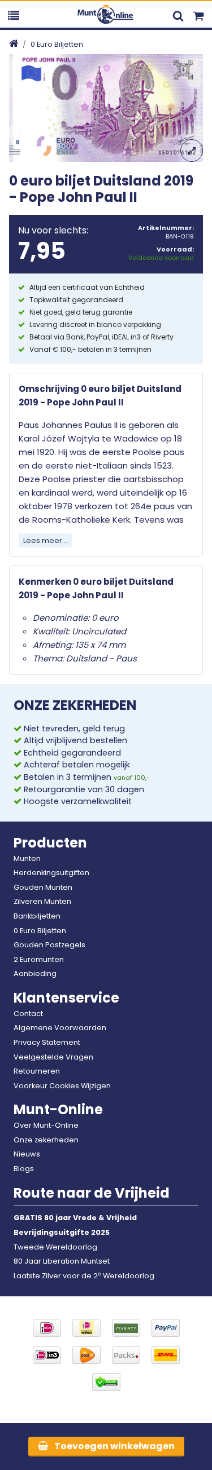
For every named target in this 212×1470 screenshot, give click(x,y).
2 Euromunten (39, 959)
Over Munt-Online (46, 1125)
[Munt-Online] (106, 13)
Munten (27, 858)
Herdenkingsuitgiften (51, 872)
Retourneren (37, 1071)
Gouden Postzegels (49, 945)
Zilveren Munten (42, 901)
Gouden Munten (43, 887)
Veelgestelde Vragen (53, 1057)
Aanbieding (35, 973)
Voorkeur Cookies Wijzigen (62, 1086)
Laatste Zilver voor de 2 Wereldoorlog (84, 1276)
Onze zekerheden (46, 1140)
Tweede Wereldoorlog (55, 1247)
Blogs (24, 1168)
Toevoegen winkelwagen (114, 1446)
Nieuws (27, 1154)
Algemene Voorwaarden (60, 1027)
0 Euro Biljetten (57, 44)
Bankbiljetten (37, 916)
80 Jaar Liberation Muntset (62, 1261)
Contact (28, 1013)
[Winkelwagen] (198, 14)
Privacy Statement (47, 1042)
